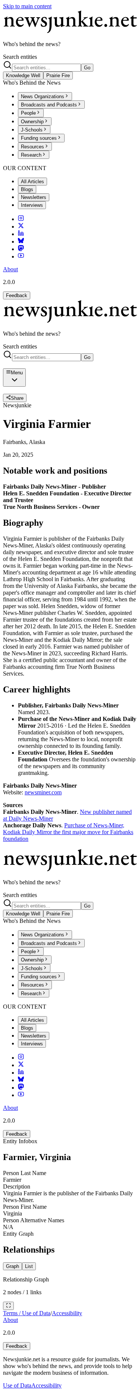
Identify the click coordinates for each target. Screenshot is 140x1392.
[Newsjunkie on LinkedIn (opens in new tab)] (21, 234)
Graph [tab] (12, 1266)
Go (87, 67)
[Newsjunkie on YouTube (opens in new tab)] (21, 256)
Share (17, 398)
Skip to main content (27, 6)
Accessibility (67, 1313)
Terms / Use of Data (26, 1313)
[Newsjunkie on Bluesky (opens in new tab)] (21, 241)
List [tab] (29, 1266)
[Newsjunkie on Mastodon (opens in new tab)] (21, 249)
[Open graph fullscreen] (8, 1306)
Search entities (20, 57)
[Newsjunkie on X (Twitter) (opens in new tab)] (21, 226)
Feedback (16, 295)
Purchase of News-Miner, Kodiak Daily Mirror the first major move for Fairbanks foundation (68, 832)
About (10, 269)
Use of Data (17, 1385)
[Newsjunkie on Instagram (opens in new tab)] (21, 219)
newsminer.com (43, 792)
